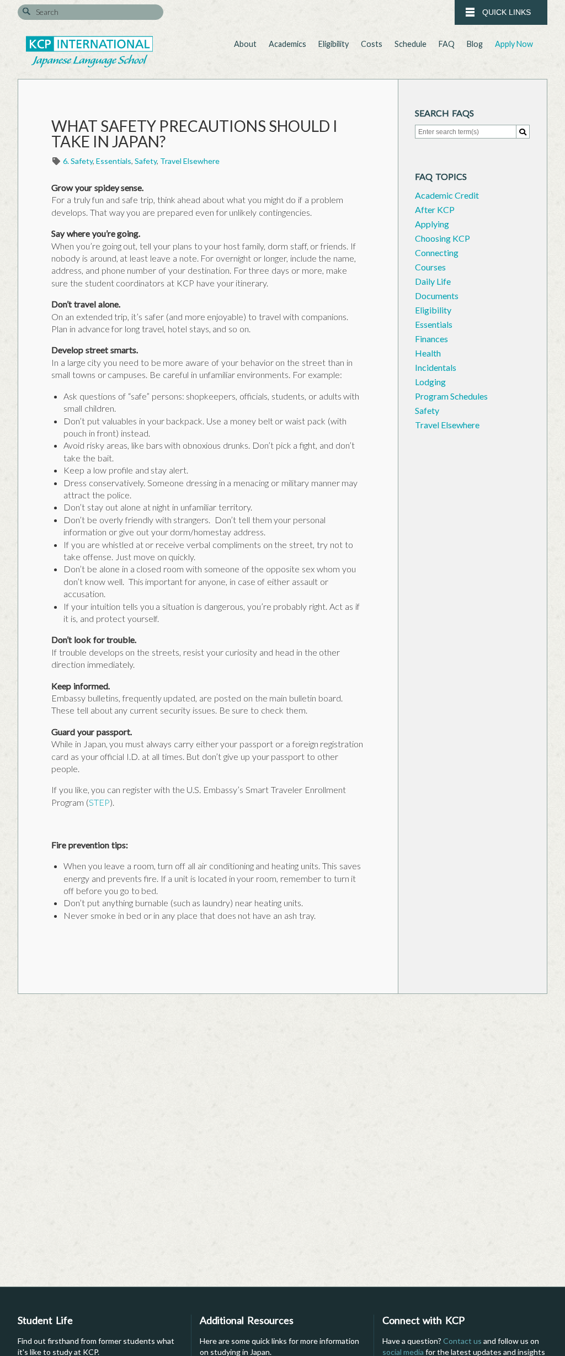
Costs (371, 44)
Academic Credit (447, 195)
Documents (437, 295)
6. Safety (78, 161)
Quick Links (505, 12)
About (245, 44)
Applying (432, 224)
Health (428, 353)
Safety (146, 161)
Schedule (411, 44)
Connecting (437, 252)
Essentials (113, 161)
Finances (431, 338)
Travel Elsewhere (190, 161)
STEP (99, 802)
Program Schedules (451, 396)
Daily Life (433, 281)
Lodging (430, 381)
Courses (430, 267)
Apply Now (514, 44)
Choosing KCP (442, 238)
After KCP (435, 209)
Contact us (462, 1341)
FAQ (447, 44)
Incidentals (435, 367)
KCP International (89, 52)
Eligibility (333, 44)
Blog (475, 44)
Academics (287, 44)
